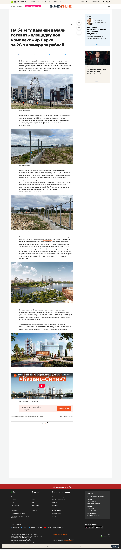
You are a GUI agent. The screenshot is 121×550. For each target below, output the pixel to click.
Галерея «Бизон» (56, 513)
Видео (33, 499)
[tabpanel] (97, 29)
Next (108, 44)
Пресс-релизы (15, 505)
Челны (83, 1)
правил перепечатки (68, 540)
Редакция (14, 510)
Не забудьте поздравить (58, 499)
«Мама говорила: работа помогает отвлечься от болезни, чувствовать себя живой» (97, 30)
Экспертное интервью (61, 492)
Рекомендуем (91, 67)
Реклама (34, 510)
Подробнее (81, 546)
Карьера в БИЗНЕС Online (18, 513)
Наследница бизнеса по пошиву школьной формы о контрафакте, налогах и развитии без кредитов (96, 38)
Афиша (13, 497)
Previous (87, 44)
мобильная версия (58, 527)
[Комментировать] (79, 23)
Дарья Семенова (99, 20)
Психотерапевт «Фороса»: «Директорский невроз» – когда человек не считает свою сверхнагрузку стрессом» (96, 73)
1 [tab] (96, 44)
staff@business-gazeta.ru (93, 515)
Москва (94, 1)
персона (89, 16)
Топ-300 (54, 516)
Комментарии (42, 423)
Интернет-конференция (58, 497)
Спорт (15, 492)
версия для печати (68, 416)
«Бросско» (98, 22)
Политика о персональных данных (60, 534)
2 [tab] (97, 44)
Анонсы (34, 497)
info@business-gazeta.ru (93, 503)
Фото (33, 502)
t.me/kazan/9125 (26, 305)
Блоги (12, 502)
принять (115, 546)
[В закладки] (79, 28)
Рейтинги (54, 502)
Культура (35, 492)
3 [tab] (97, 81)
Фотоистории (35, 505)
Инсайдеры (55, 505)
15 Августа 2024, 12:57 (17, 24)
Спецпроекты (56, 510)
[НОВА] (33, 7)
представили (47, 239)
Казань (13, 6)
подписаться (64, 408)
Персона (13, 499)
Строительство (25, 401)
